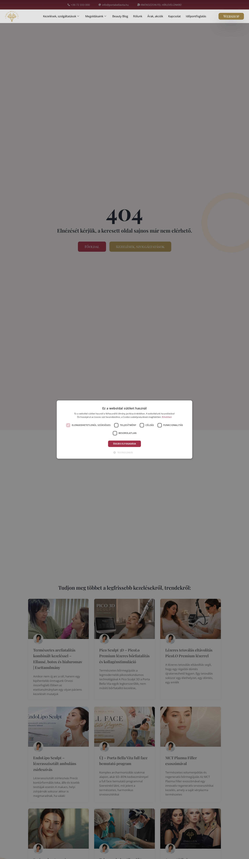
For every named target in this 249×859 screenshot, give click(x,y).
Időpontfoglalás (196, 16)
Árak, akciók (155, 16)
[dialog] (124, 429)
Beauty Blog (120, 16)
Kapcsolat (174, 16)
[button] (124, 452)
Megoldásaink (94, 16)
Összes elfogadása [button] (124, 443)
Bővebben (167, 417)
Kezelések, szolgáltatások (59, 16)
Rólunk (137, 16)
